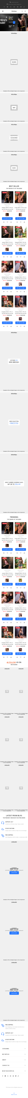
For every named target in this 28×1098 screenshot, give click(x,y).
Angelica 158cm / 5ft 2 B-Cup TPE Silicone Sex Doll (7, 208)
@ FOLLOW (11, 662)
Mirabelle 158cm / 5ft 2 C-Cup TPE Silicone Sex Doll (7, 278)
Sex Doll (7, 206)
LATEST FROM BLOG (14, 816)
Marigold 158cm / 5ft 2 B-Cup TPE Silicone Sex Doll (20, 243)
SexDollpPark (7, 204)
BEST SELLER (14, 186)
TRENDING (14, 517)
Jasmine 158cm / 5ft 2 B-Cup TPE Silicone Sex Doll (7, 243)
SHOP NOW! (14, 873)
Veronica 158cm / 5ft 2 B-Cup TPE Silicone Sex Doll (20, 312)
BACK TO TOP (14, 1094)
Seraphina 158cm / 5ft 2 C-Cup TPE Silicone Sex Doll (20, 278)
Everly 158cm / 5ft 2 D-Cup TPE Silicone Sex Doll (21, 208)
